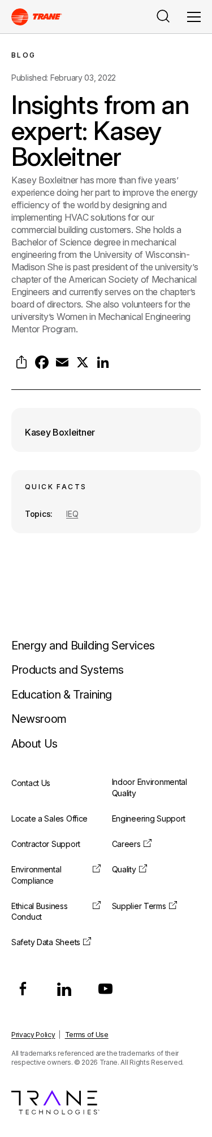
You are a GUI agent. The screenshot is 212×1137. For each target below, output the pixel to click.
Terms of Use (87, 1034)
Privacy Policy (33, 1034)
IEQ (72, 514)
